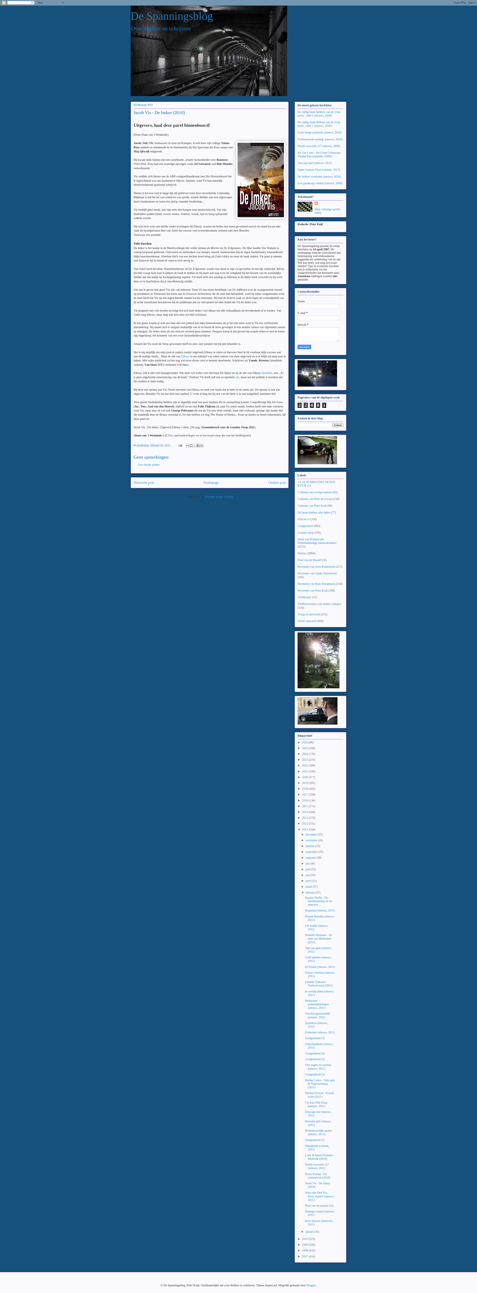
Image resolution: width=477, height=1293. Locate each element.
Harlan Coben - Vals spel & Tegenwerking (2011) (319, 1084)
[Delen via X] (194, 445)
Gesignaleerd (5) (315, 1038)
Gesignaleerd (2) (315, 1074)
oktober (310, 846)
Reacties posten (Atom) (219, 496)
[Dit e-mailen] (187, 445)
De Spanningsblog (172, 16)
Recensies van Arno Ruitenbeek (316, 566)
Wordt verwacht (307, 621)
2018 (305, 788)
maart (309, 886)
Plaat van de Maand (309, 560)
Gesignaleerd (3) (315, 1059)
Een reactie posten (149, 464)
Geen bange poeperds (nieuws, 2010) (320, 132)
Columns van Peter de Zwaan (315, 498)
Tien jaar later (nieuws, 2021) (315, 163)
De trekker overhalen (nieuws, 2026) (319, 176)
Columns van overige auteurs (315, 492)
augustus (311, 857)
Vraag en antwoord (309, 614)
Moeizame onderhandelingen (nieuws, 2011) (317, 1004)
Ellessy (185, 356)
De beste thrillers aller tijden (314, 512)
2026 (305, 742)
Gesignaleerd (305, 525)
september (312, 851)
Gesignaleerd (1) (315, 1139)
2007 (305, 1256)
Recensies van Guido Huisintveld (317, 573)
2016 (305, 800)
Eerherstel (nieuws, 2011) (320, 1032)
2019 (305, 783)
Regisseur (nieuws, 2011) (320, 910)
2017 (305, 794)
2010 (305, 1239)
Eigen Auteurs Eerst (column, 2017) (319, 169)
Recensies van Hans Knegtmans (316, 583)
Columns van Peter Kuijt (312, 505)
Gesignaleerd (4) (315, 1053)
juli (308, 863)
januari (310, 1231)
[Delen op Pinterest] (201, 445)
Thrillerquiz (304, 597)
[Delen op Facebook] (198, 445)
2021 (305, 771)
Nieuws (302, 553)
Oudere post (277, 482)
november (312, 840)
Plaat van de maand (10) (319, 1205)
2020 (305, 777)
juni (308, 869)
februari (310, 892)
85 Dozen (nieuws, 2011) (320, 966)
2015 (305, 806)
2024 (305, 753)
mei (308, 875)
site (237, 377)
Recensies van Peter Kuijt (313, 590)
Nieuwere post (144, 482)
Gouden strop (306, 532)
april (309, 880)
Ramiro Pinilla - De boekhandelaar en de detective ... (318, 901)
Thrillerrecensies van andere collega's (319, 603)
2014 (305, 812)
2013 (305, 817)
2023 (305, 759)
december (312, 834)
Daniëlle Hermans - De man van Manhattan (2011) (318, 938)
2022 (305, 765)
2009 (305, 1244)
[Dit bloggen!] (191, 445)
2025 (305, 748)
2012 (305, 823)
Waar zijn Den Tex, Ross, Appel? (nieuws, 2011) (319, 1196)
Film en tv (303, 519)
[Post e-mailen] (180, 445)
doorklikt (267, 372)
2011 (305, 829)
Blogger (311, 1285)
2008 (305, 1250)
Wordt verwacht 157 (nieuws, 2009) (319, 146)
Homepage (211, 482)
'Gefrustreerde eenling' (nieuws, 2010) (320, 139)
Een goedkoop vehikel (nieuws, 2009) (320, 183)
